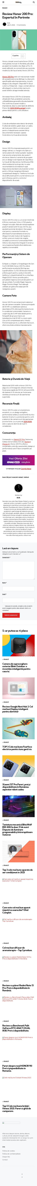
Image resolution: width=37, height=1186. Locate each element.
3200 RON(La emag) (18, 108)
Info (3, 1147)
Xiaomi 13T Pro (19, 439)
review (20, 477)
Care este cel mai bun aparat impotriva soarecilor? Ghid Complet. (16, 910)
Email (4, 594)
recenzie (15, 477)
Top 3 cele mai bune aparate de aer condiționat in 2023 (17, 871)
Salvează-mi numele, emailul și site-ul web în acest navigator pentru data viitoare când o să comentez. (17, 608)
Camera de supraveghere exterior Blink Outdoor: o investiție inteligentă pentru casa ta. (16, 667)
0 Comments (21, 25)
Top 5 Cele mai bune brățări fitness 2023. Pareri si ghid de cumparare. (16, 1108)
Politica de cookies (8, 1151)
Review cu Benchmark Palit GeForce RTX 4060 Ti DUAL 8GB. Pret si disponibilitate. (16, 1028)
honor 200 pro (6, 477)
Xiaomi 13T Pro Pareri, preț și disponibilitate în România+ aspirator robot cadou (16, 787)
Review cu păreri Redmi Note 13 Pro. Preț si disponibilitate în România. (18, 988)
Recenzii (4, 8)
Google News (26, 469)
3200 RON (28, 421)
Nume (4, 583)
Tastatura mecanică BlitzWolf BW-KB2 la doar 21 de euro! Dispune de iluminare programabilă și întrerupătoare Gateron (17, 829)
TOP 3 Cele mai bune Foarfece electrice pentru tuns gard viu (17, 748)
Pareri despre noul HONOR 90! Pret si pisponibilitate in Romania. (17, 1068)
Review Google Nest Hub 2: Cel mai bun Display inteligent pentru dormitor (17, 709)
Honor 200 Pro (8, 77)
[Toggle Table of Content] (21, 56)
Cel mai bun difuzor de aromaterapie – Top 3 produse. (17, 949)
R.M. (8, 23)
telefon (26, 477)
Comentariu (6, 557)
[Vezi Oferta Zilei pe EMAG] (18, 460)
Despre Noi (6, 1157)
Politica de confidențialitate (11, 1154)
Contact (5, 1160)
